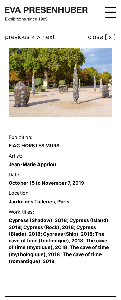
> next (46, 36)
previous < (21, 36)
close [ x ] (102, 37)
